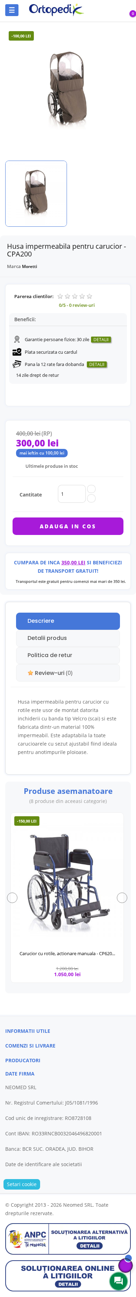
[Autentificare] (117, 11)
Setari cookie (22, 1184)
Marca (14, 266)
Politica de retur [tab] (50, 655)
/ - (77, 305)
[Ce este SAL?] (68, 1238)
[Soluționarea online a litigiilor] (68, 1275)
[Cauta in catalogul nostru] (98, 10)
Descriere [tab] (41, 621)
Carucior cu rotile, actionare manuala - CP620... (67, 954)
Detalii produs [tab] (47, 638)
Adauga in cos (68, 526)
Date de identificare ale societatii (43, 1164)
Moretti (29, 266)
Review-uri (53, 673)
